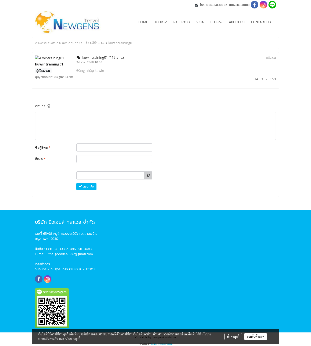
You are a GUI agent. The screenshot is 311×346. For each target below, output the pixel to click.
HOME (143, 22)
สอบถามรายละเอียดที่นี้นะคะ (83, 43)
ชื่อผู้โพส (43, 147)
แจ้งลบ (271, 58)
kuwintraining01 (121, 43)
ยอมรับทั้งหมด (255, 336)
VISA (200, 22)
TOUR (159, 22)
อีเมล (40, 159)
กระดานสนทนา (46, 43)
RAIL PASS (181, 22)
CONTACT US (261, 22)
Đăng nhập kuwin (90, 70)
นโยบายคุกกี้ (72, 338)
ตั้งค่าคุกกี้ (233, 336)
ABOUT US (237, 22)
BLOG (214, 22)
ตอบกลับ (88, 186)
